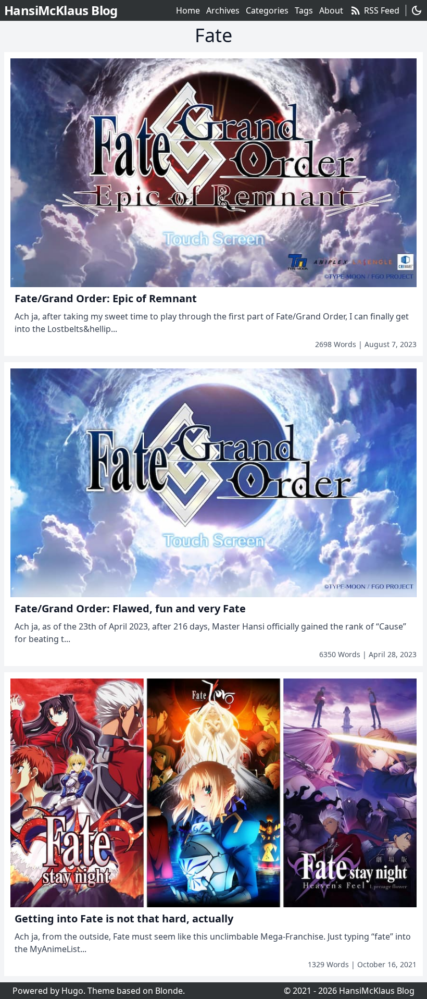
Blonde (169, 990)
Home (188, 10)
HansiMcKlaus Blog (377, 990)
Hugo (72, 990)
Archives (223, 10)
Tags (304, 10)
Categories (267, 10)
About (331, 10)
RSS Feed (374, 10)
